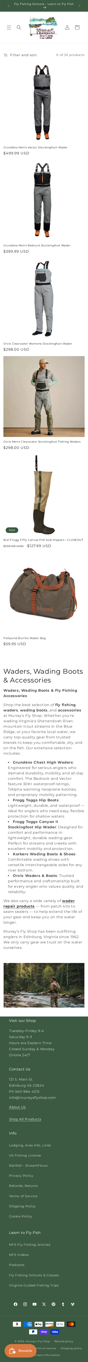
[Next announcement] (80, 6)
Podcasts (17, 1265)
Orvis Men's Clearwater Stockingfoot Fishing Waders (42, 441)
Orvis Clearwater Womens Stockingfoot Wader (37, 343)
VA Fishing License (25, 1155)
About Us (17, 1107)
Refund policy (63, 1341)
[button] (9, 27)
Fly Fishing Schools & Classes (34, 1275)
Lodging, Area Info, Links (30, 1145)
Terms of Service (23, 1196)
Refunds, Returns (23, 1186)
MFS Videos (19, 1255)
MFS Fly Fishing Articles (29, 1245)
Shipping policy (71, 1348)
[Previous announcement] (8, 6)
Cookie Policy (20, 1216)
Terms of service (45, 1348)
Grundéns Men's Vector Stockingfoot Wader (35, 147)
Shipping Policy (22, 1206)
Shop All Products (25, 1119)
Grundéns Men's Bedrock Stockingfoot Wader (37, 245)
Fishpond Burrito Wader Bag (24, 638)
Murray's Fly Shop (38, 1341)
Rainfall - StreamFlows (28, 1166)
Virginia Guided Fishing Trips (34, 1285)
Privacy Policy (21, 1176)
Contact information (46, 1355)
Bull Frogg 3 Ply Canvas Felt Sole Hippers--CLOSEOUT (43, 540)
